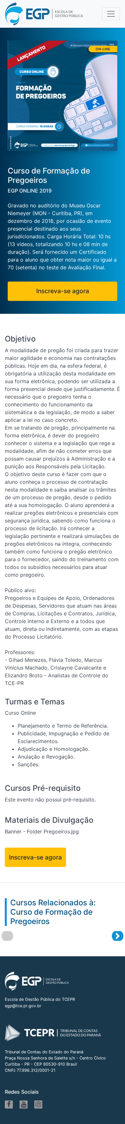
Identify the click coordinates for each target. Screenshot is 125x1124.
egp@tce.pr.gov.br (23, 1005)
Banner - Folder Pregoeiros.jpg (42, 831)
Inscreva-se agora (62, 291)
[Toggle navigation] (111, 13)
